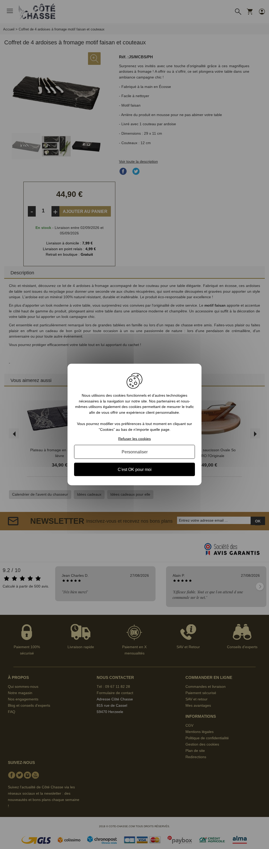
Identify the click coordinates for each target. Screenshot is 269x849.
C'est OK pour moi (135, 469)
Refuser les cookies (134, 438)
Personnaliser (135, 451)
